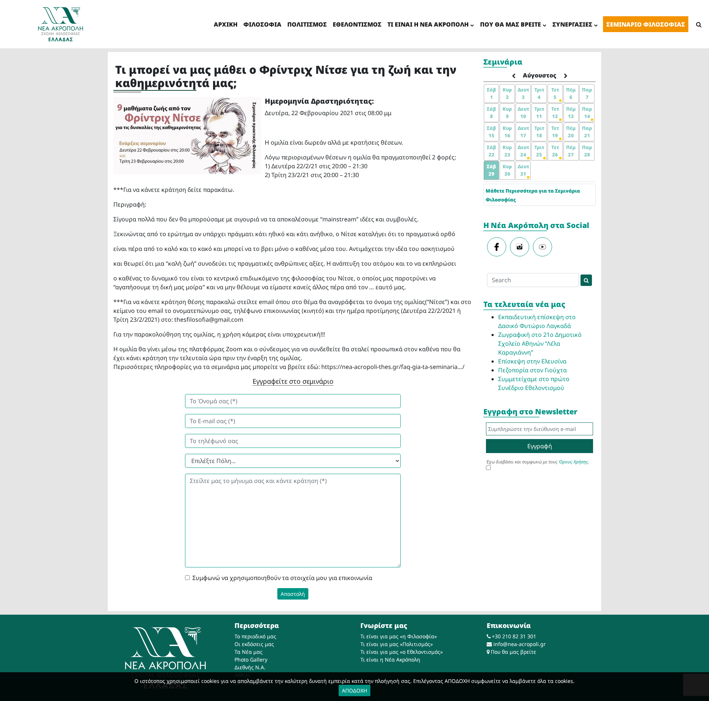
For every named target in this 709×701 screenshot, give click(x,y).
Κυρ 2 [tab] (507, 93)
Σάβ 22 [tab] (491, 151)
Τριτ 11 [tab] (539, 113)
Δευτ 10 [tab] (523, 113)
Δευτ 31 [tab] (523, 170)
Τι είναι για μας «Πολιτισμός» (396, 644)
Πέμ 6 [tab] (571, 93)
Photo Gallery (250, 659)
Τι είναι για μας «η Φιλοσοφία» (398, 636)
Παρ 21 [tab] (587, 132)
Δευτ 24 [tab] (523, 151)
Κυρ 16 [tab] (507, 132)
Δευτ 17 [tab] (523, 132)
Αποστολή (293, 593)
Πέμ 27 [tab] (571, 151)
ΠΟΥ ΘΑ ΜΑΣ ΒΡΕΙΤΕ (510, 24)
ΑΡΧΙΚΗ (225, 24)
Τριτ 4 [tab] (539, 93)
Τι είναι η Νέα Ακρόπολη (390, 659)
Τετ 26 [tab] (555, 151)
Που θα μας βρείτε (513, 651)
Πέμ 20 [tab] (571, 132)
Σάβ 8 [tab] (491, 113)
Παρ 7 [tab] (587, 93)
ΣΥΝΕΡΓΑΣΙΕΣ (572, 24)
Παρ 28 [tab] (587, 151)
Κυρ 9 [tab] (507, 113)
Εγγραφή (539, 446)
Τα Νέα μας (248, 651)
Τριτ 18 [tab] (539, 132)
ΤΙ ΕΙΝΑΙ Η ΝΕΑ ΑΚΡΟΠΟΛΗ (428, 24)
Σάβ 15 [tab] (491, 132)
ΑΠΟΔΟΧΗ (354, 690)
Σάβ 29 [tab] (491, 170)
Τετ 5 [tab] (555, 93)
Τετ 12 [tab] (555, 113)
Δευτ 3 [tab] (523, 93)
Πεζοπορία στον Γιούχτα (532, 370)
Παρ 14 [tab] (587, 113)
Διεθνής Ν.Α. (250, 667)
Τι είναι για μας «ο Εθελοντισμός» (401, 651)
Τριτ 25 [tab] (539, 151)
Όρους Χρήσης (573, 462)
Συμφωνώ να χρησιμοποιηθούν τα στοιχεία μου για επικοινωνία (282, 578)
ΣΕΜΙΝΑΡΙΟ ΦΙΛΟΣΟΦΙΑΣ (645, 24)
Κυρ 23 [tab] (507, 151)
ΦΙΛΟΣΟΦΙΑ (262, 24)
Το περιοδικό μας (255, 636)
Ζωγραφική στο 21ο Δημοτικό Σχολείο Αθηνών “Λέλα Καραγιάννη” (540, 343)
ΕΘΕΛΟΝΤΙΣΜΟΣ (357, 24)
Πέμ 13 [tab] (571, 113)
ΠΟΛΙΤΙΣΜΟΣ (307, 24)
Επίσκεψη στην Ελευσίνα (532, 361)
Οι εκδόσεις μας (254, 644)
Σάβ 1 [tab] (491, 93)
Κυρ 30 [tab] (507, 170)
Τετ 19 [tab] (555, 132)
